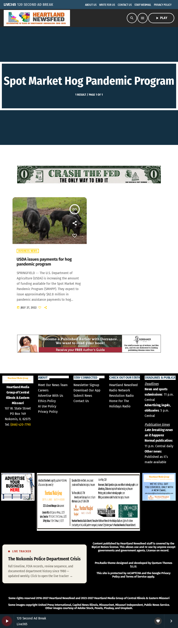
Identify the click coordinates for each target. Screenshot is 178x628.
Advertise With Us (50, 396)
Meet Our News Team (53, 385)
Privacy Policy (48, 411)
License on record (157, 550)
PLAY (161, 18)
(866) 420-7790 (20, 424)
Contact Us (81, 401)
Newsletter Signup (86, 385)
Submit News (82, 396)
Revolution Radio (121, 396)
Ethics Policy (47, 401)
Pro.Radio (101, 563)
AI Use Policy (47, 406)
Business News (27, 251)
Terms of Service (136, 576)
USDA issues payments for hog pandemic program (44, 262)
